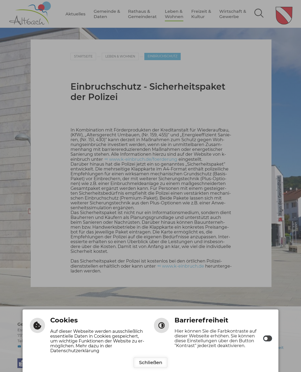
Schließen (150, 362)
